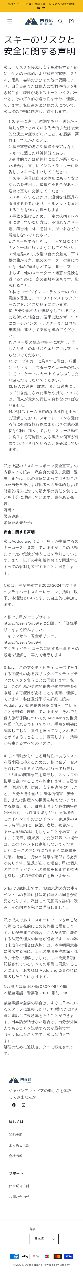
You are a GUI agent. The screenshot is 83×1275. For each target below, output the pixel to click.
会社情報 (16, 1156)
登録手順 (16, 1134)
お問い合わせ (19, 1196)
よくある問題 (19, 1145)
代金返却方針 (19, 1186)
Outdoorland (33, 1264)
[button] (9, 21)
